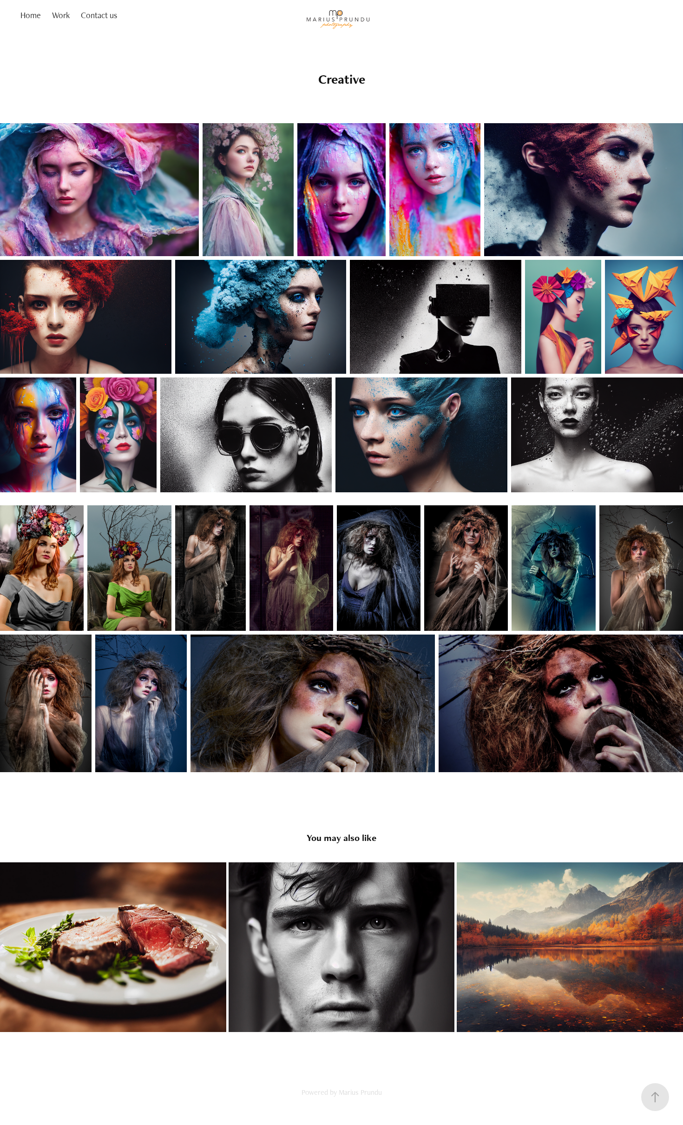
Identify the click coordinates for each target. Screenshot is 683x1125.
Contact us (99, 15)
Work (61, 15)
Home (30, 15)
